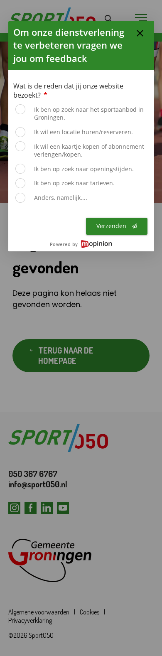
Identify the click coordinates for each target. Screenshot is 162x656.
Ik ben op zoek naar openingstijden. (84, 169)
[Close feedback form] (140, 33)
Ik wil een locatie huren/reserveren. (83, 132)
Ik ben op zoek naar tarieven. (74, 183)
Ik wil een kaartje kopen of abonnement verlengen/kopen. (89, 151)
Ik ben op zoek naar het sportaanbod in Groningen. (89, 114)
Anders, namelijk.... (60, 197)
